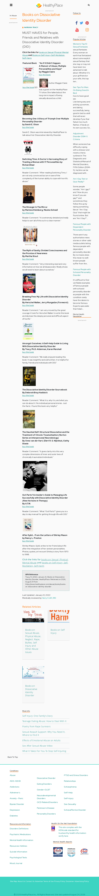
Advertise (39, 881)
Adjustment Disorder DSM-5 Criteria (80, 136)
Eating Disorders (44, 784)
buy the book (28, 87)
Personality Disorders (46, 814)
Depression (15, 810)
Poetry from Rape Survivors (36, 726)
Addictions (14, 787)
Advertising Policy (82, 881)
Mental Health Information (21, 840)
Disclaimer (70, 881)
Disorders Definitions (19, 828)
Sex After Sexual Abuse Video (37, 745)
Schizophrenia (70, 787)
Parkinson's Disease (45, 808)
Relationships (70, 781)
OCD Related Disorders (47, 802)
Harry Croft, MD (49, 598)
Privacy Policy (59, 881)
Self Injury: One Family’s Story (37, 715)
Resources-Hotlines (18, 846)
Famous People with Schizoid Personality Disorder (82, 272)
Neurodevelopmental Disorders (46, 797)
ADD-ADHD (15, 781)
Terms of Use (48, 881)
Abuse (12, 775)
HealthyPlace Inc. (28, 894)
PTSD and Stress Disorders (76, 775)
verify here (63, 836)
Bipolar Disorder (17, 804)
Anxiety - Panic (16, 798)
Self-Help (68, 792)
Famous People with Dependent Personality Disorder (82, 227)
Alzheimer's (15, 792)
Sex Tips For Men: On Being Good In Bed (81, 90)
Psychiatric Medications (20, 834)
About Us (21, 881)
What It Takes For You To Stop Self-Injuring (44, 751)
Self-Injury (68, 798)
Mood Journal (16, 863)
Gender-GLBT (43, 789)
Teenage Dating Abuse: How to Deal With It (44, 721)
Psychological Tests (18, 857)
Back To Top (13, 757)
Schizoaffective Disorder (75, 810)
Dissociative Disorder (46, 778)
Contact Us (30, 881)
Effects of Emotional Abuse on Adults (41, 740)
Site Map (13, 881)
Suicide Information (18, 851)
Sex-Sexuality (70, 804)
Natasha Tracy (31, 27)
